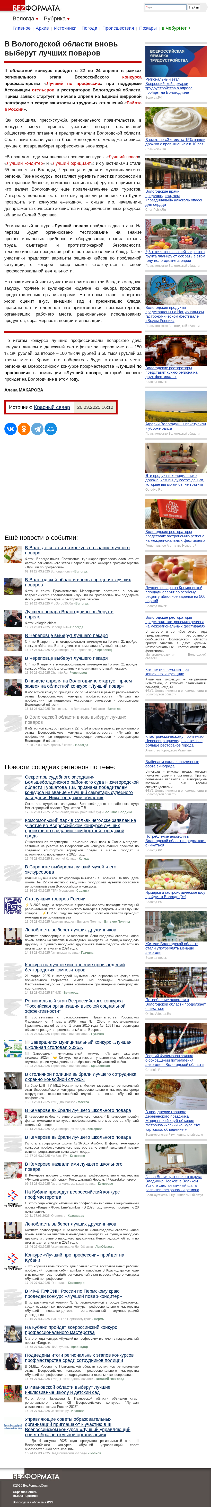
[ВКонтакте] (10, 429)
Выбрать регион (25, 1496)
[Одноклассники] (24, 429)
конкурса (132, 77)
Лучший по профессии (73, 83)
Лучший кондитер (25, 163)
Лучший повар (123, 156)
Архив (42, 28)
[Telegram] (37, 429)
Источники (65, 28)
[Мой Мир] (51, 429)
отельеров (43, 90)
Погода (89, 28)
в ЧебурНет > (176, 28)
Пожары (148, 28)
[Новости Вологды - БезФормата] (31, 6)
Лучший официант (72, 163)
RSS (50, 1502)
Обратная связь (25, 1492)
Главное (22, 28)
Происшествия (118, 28)
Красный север (52, 407)
